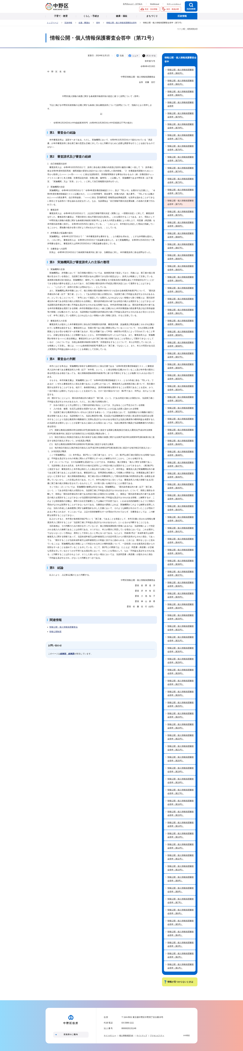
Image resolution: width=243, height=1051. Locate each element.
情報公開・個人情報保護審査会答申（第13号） (180, 835)
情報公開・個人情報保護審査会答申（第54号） (180, 388)
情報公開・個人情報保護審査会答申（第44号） (180, 497)
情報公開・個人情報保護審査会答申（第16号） (180, 802)
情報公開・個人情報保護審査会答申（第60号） (180, 322)
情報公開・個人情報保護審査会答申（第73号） (180, 180)
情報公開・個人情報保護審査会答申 (121, 23)
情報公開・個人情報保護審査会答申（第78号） (180, 126)
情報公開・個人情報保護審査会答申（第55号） (180, 377)
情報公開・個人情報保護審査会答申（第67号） (180, 246)
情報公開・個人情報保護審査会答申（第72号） (180, 191)
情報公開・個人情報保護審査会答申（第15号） (180, 813)
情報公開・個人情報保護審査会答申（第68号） (180, 235)
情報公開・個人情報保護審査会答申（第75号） (180, 159)
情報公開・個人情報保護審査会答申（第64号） (180, 279)
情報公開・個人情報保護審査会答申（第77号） (180, 137)
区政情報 (68, 23)
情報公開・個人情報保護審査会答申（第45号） (180, 486)
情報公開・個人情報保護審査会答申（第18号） (180, 781)
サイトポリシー (110, 1036)
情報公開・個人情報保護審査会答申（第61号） (180, 311)
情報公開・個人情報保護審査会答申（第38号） (180, 562)
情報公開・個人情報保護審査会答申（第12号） (180, 846)
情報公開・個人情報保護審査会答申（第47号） (180, 464)
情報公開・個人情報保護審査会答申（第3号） (180, 944)
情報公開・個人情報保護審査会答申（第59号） (180, 333)
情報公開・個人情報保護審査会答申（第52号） (180, 410)
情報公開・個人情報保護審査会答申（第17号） (180, 791)
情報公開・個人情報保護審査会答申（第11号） (180, 857)
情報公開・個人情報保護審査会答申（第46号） (180, 475)
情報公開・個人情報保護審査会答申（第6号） (180, 911)
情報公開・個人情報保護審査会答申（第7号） (180, 901)
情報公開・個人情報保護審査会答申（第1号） (180, 966)
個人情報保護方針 (126, 1036)
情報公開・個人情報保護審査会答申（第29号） (180, 661)
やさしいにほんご (174, 4)
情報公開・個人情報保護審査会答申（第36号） (180, 584)
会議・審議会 (84, 23)
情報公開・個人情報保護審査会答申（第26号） (180, 693)
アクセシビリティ (157, 1036)
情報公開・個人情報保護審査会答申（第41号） (180, 530)
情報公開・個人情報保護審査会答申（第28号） (180, 671)
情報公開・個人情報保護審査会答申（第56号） (180, 366)
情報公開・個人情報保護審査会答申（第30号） (180, 650)
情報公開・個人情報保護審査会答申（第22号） (180, 737)
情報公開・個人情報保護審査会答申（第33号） (180, 617)
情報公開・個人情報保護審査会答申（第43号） (180, 508)
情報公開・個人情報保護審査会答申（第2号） (180, 955)
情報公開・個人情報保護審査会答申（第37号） (180, 573)
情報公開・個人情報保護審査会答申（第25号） (180, 704)
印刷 (122, 55)
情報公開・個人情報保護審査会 (63, 627)
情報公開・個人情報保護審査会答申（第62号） (180, 300)
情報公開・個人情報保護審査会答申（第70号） (180, 213)
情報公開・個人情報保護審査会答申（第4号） (180, 933)
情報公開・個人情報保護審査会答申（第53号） (180, 399)
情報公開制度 (55, 632)
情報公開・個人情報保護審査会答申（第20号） (180, 759)
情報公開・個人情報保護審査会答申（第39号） (180, 551)
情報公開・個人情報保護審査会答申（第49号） (180, 442)
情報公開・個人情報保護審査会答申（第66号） (180, 257)
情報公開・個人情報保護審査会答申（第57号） (180, 355)
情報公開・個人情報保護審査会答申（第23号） (180, 726)
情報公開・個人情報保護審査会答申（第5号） (180, 922)
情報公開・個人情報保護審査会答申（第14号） (180, 824)
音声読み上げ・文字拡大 (132, 4)
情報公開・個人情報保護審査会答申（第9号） (180, 879)
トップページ (52, 23)
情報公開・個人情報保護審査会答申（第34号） (180, 606)
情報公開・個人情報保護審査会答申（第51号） (180, 420)
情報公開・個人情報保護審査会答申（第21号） (180, 748)
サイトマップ (141, 1036)
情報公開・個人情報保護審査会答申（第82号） (180, 71)
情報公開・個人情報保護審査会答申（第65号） (180, 268)
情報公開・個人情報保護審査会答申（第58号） (180, 344)
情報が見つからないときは (180, 982)
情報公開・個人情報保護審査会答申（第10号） (180, 868)
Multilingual (154, 4)
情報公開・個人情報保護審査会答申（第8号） (180, 890)
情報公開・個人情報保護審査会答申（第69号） (180, 224)
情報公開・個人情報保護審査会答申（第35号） (180, 595)
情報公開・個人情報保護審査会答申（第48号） (180, 453)
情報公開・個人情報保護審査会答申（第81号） (180, 82)
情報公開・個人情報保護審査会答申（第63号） (180, 290)
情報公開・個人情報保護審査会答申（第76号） (180, 148)
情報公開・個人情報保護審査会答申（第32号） (180, 628)
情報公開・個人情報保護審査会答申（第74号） (180, 170)
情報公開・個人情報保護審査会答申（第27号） (180, 682)
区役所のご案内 (71, 1034)
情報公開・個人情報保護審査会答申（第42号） (180, 519)
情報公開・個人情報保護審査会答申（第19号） (180, 770)
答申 (98, 23)
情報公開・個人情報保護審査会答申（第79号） (180, 115)
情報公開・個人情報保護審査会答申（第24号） (180, 715)
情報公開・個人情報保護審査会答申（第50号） (180, 431)
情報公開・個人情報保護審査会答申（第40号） (180, 541)
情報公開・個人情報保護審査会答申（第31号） (180, 639)
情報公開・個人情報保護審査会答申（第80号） (180, 93)
